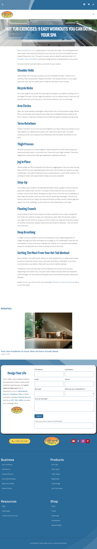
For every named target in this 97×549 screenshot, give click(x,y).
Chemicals (55, 516)
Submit (38, 416)
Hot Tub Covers (57, 488)
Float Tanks (56, 474)
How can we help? (41, 399)
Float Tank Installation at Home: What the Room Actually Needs (29, 351)
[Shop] (84, 4)
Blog (3, 506)
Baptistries (55, 479)
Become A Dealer (8, 484)
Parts (53, 506)
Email (37, 379)
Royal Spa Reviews (9, 479)
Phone (68, 379)
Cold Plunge (56, 484)
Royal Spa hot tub (27, 50)
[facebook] (78, 441)
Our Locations (7, 465)
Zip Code (38, 389)
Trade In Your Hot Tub (10, 516)
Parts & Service (7, 474)
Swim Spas (55, 469)
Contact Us (6, 469)
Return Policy (7, 488)
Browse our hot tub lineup (62, 282)
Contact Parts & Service (21, 397)
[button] (2, 4)
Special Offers (57, 525)
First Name (38, 370)
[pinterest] (88, 441)
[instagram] (83, 441)
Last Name (69, 370)
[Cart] (89, 4)
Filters (54, 511)
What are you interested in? (75, 389)
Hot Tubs (55, 465)
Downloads (6, 511)
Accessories (56, 521)
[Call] (93, 4)
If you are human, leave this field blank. (48, 421)
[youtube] (73, 441)
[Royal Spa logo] (7, 12)
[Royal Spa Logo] (52, 437)
